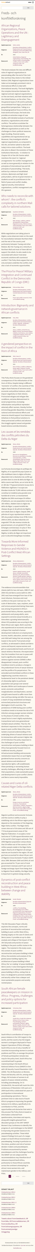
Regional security (17, 224)
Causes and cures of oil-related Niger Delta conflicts (16, 784)
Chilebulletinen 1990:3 (8, 1213)
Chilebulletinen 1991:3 (8, 1197)
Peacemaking (24, 58)
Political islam (24, 222)
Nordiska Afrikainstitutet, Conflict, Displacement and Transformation (22, 48)
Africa (14, 330)
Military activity (17, 331)
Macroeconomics (17, 807)
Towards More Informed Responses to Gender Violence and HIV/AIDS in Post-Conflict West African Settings (15, 549)
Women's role (25, 1025)
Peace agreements (27, 911)
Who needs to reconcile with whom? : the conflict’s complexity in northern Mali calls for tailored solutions (17, 201)
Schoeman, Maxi (17, 1008)
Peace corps (25, 1020)
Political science (27, 224)
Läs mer (23, 1245)
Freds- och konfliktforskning (18, 64)
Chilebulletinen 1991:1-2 (8, 1202)
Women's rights (24, 1023)
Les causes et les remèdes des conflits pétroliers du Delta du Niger (15, 435)
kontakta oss (17, 1248)
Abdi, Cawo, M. (17, 356)
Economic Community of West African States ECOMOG (22, 914)
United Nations (17, 57)
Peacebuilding (22, 908)
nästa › (18, 1176)
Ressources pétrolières (19, 456)
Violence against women (19, 571)
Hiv (19, 574)
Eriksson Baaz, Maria (18, 287)
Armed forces (25, 330)
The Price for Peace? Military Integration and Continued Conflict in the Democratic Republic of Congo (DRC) (17, 277)
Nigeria (15, 461)
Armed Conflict (17, 60)
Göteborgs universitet (19, 50)
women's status (17, 1026)
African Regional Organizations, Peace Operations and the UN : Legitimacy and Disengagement (14, 33)
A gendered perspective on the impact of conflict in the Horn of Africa (16, 347)
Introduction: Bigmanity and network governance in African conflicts (17, 309)
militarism (28, 366)
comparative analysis (18, 334)
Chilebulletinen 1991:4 (8, 1192)
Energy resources (18, 802)
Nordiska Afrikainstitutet (19, 901)
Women (20, 370)
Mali (14, 220)
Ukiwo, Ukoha (16, 444)
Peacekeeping (25, 60)
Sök (28, 8)
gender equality (17, 1025)
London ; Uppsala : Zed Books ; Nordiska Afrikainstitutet (21, 324)
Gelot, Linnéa (16, 45)
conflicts (15, 62)
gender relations (26, 576)
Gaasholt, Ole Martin (18, 212)
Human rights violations (19, 368)
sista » (24, 1176)
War (30, 58)
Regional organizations (19, 57)
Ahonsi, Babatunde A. (18, 561)
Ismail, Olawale (17, 899)
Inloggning (5, 1232)
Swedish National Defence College (22, 293)
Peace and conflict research (20, 297)
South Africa (16, 1018)
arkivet (5, 2)
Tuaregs (18, 220)
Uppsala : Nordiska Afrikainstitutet (22, 362)
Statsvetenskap (17, 225)
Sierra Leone (24, 579)
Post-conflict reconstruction (20, 578)
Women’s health (17, 576)
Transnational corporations (19, 804)
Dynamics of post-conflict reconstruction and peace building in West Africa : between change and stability (15, 887)
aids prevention (25, 574)
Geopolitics (29, 805)
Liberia (18, 579)
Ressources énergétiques (20, 454)
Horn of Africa (16, 366)
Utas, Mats (16, 318)
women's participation (19, 1022)
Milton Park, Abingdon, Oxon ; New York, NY (22, 51)
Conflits (24, 458)
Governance (21, 333)
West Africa (21, 916)
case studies (28, 333)
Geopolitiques (17, 459)
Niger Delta (20, 461)
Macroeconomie (25, 459)
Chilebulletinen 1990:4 (8, 1208)
